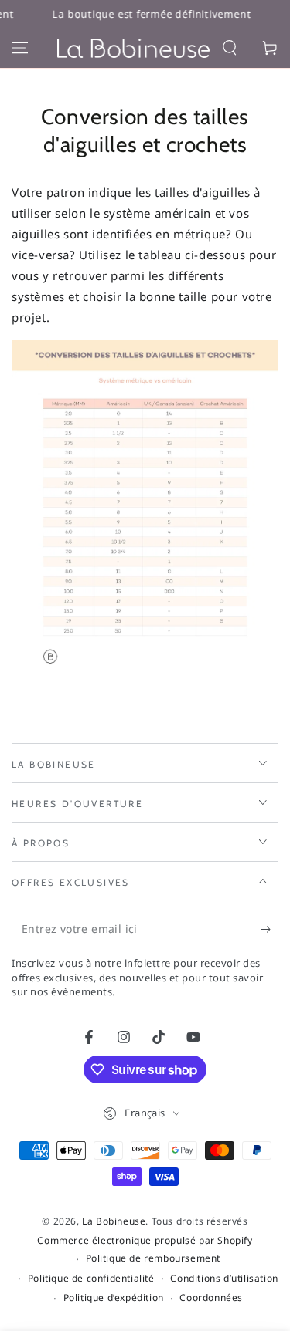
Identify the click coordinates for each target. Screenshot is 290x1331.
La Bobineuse (113, 1221)
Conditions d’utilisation (224, 1278)
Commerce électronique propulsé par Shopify (144, 1241)
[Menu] (20, 48)
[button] (230, 48)
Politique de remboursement (153, 1258)
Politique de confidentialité (91, 1278)
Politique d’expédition (113, 1298)
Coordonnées (211, 1298)
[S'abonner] (269, 929)
